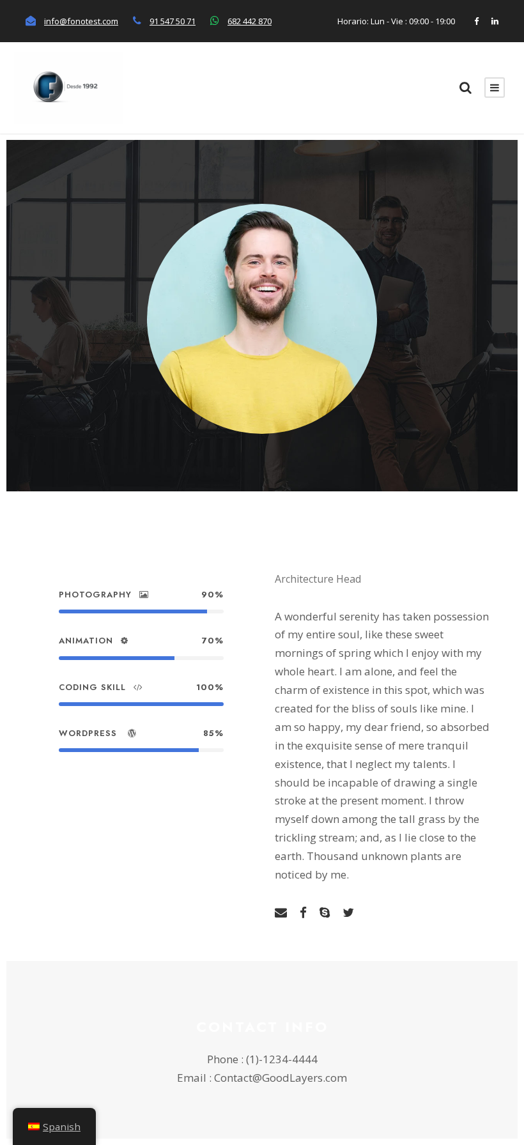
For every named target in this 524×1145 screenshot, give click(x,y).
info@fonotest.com (81, 21)
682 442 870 (249, 21)
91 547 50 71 (173, 21)
